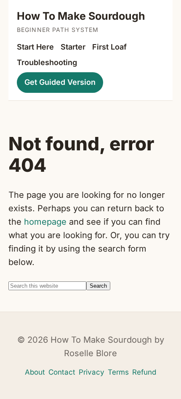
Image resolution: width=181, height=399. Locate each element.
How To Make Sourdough (81, 16)
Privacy (91, 372)
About (35, 372)
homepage (45, 222)
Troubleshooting (47, 62)
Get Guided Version (60, 82)
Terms (118, 372)
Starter (73, 46)
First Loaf (109, 46)
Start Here (35, 46)
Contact (61, 372)
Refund (144, 372)
